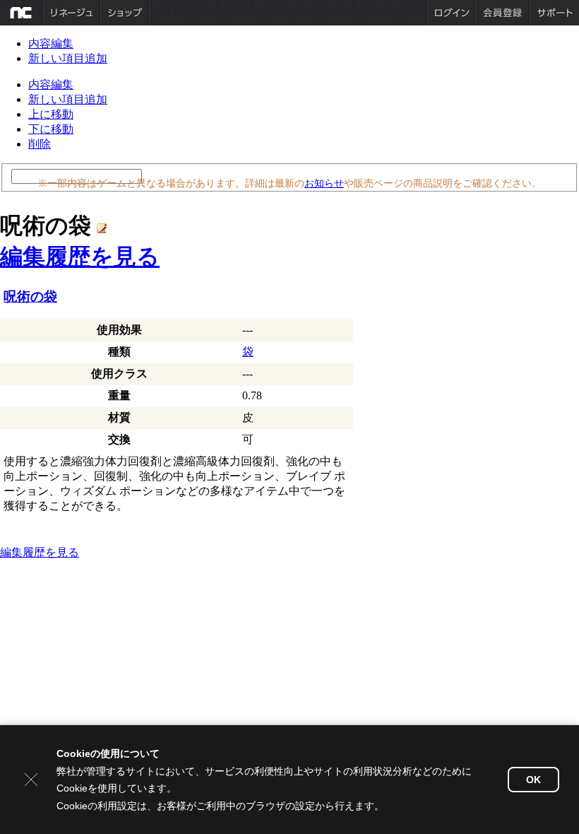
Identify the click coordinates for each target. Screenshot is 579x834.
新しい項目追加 (67, 58)
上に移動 (50, 114)
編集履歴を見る (80, 256)
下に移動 (50, 129)
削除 (39, 144)
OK (533, 779)
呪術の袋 (30, 296)
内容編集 (50, 43)
